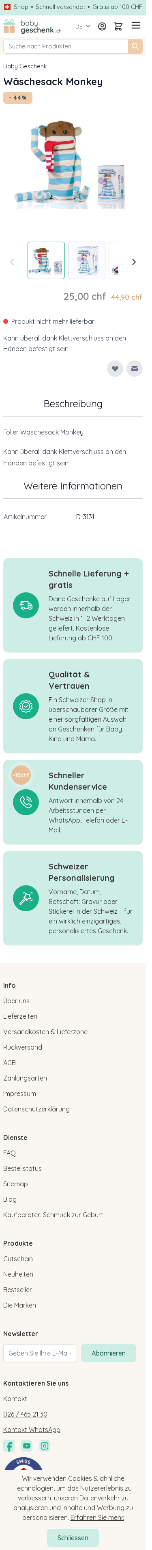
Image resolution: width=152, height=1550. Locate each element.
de (79, 26)
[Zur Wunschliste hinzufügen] (115, 368)
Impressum (19, 1093)
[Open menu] (134, 25)
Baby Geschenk (25, 66)
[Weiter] (134, 262)
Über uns (16, 1001)
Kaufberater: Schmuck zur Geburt (53, 1215)
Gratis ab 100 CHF (117, 7)
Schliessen (73, 1538)
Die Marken (19, 1305)
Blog (10, 1199)
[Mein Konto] (102, 26)
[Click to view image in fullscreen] (73, 162)
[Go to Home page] (32, 26)
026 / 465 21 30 (25, 1414)
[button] (21, 775)
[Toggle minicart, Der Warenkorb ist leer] (118, 26)
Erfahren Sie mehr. (97, 1517)
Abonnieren (109, 1353)
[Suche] (135, 46)
